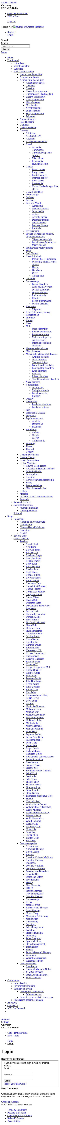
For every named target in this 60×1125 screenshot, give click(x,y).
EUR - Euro (13, 16)
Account (5, 1019)
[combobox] (15, 46)
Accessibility (13, 1121)
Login (10, 35)
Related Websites (15, 1118)
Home (10, 57)
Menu (4, 52)
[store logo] (28, 26)
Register (11, 32)
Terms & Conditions (17, 1110)
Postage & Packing (16, 1112)
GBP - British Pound (17, 13)
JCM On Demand (16, 1008)
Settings (5, 1022)
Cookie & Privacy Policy (19, 1115)
